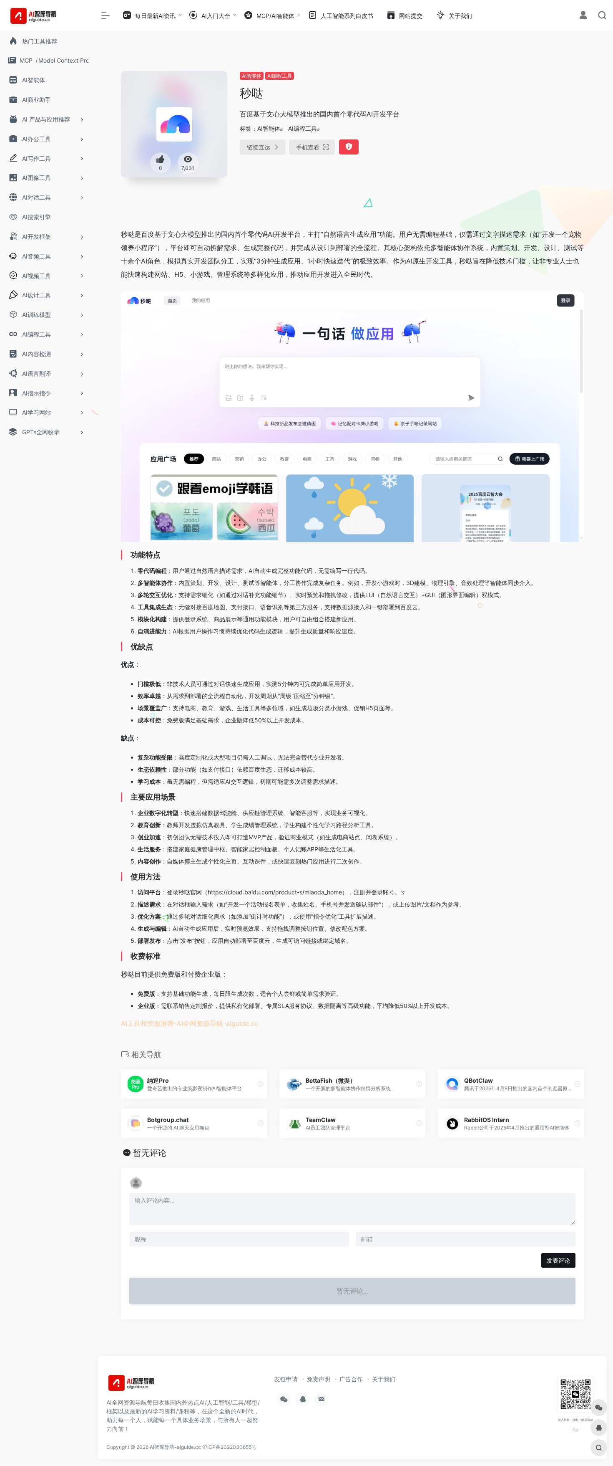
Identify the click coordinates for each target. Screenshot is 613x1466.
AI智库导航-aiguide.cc (175, 1447)
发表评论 (558, 1260)
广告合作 (351, 1378)
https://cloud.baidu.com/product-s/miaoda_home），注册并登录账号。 (304, 892)
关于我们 (383, 1378)
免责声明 (318, 1378)
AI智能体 (251, 76)
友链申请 (286, 1378)
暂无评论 (149, 1153)
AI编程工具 (279, 76)
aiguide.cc (242, 1023)
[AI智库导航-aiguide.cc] (143, 1385)
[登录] (583, 16)
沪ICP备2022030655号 (229, 1447)
